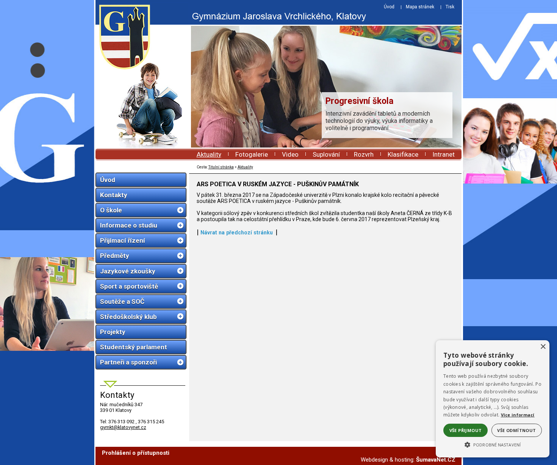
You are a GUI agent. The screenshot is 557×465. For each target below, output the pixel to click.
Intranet (443, 154)
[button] (492, 444)
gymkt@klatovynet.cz (123, 427)
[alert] (492, 398)
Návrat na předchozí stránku (236, 232)
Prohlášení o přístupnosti (135, 452)
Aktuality (209, 154)
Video (290, 154)
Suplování (326, 154)
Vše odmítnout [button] (516, 430)
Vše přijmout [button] (465, 430)
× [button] (543, 347)
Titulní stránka (221, 167)
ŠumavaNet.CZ (435, 459)
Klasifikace (403, 154)
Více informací (518, 415)
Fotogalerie (251, 154)
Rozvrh (364, 154)
